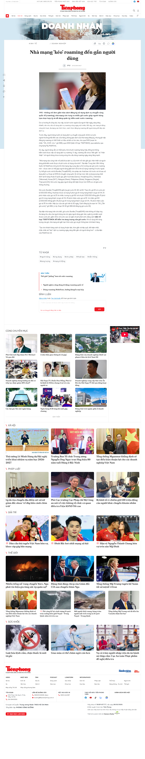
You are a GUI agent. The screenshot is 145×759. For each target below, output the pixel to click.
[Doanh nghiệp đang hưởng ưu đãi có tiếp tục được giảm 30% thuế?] (21, 369)
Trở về (4, 97)
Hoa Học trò (92, 1)
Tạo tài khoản (56, 298)
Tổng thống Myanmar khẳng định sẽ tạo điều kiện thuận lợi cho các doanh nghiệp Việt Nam (116, 459)
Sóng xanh (28, 16)
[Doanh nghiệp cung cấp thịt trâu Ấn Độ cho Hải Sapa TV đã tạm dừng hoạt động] (91, 369)
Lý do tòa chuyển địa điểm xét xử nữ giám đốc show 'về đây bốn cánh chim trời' (26, 503)
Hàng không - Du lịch (116, 684)
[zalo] (101, 697)
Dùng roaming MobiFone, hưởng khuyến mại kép (63, 289)
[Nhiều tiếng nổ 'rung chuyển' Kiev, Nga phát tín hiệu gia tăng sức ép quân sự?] (27, 569)
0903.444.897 (65, 695)
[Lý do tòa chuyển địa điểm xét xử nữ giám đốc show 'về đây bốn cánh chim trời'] (27, 485)
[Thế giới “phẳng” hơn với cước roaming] (98, 277)
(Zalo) (46, 695)
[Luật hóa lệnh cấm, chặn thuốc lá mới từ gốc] (27, 637)
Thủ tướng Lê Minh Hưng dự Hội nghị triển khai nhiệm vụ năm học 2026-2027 (26, 459)
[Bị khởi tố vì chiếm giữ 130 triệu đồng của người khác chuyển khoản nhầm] (117, 485)
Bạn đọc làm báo (17, 714)
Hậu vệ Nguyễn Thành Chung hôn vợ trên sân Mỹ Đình (116, 545)
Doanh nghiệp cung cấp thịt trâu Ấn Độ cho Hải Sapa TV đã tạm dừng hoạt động (90, 382)
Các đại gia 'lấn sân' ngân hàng (18, 409)
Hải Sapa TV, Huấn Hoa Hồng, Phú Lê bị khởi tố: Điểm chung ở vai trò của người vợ (55, 382)
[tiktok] (96, 698)
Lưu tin (4, 86)
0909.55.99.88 (39, 695)
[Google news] (107, 697)
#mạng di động (59, 261)
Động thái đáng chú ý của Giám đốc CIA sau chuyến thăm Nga (70, 585)
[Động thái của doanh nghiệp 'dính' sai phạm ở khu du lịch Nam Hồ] (91, 343)
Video (131, 16)
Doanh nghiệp (59, 43)
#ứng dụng (57, 257)
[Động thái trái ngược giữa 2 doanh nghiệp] (91, 397)
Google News (113, 44)
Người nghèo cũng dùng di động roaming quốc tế (63, 285)
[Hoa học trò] (136, 671)
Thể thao (74, 16)
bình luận (108, 44)
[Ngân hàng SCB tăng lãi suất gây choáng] (56, 397)
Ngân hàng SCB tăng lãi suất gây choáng (53, 410)
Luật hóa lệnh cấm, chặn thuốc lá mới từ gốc (26, 654)
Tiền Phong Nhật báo (62, 1)
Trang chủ (7, 15)
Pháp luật (66, 16)
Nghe (4, 75)
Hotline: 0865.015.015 (44, 1)
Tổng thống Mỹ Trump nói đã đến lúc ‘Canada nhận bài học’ (123, 612)
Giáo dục (108, 16)
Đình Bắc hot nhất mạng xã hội (71, 543)
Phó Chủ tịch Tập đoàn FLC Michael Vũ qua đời (20, 356)
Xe (88, 16)
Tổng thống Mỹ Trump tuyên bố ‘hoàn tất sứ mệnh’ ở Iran (117, 585)
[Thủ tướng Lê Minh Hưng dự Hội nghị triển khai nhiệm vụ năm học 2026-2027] (27, 441)
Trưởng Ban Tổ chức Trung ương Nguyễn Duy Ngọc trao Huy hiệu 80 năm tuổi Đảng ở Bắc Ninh (70, 459)
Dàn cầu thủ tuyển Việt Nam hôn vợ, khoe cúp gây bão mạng (27, 545)
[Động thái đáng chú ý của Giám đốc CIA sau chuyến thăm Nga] (72, 569)
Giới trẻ (58, 16)
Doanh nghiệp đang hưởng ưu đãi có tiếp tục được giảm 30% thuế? (21, 381)
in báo (104, 44)
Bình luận (4, 91)
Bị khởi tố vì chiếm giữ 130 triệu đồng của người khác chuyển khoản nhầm (117, 501)
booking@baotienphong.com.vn (44, 697)
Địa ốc (36, 16)
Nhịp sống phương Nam (28, 687)
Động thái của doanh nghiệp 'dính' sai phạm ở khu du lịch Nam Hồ (90, 356)
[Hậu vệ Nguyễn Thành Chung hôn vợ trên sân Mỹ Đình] (117, 528)
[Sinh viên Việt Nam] (125, 671)
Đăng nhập (43, 298)
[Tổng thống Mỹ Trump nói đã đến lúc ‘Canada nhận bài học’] (123, 600)
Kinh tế (20, 16)
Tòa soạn (102, 1)
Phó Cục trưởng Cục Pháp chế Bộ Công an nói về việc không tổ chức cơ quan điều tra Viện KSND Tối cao (72, 503)
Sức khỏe (43, 16)
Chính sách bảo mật (122, 692)
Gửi (99, 309)
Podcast (53, 677)
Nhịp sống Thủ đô (11, 687)
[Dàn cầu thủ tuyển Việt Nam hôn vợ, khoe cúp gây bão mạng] (27, 528)
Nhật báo (24, 677)
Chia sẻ (4, 80)
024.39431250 (12, 699)
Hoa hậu (124, 16)
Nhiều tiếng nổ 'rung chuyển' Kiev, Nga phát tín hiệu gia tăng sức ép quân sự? (27, 585)
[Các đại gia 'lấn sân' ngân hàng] (21, 397)
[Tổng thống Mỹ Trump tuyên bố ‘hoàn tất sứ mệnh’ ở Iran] (117, 569)
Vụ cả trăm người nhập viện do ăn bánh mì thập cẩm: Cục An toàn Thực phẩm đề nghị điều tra (117, 656)
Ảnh (36, 677)
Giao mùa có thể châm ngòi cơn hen (70, 652)
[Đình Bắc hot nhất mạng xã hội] (72, 528)
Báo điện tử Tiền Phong (72, 8)
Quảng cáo (112, 1)
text (99, 44)
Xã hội (13, 16)
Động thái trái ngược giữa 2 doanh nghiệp (89, 410)
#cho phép (69, 257)
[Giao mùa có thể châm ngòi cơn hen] (72, 637)
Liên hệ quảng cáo (39, 692)
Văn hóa (94, 16)
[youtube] (138, 1)
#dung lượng (45, 261)
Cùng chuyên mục (17, 330)
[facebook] (134, 1)
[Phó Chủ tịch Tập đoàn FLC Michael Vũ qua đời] (21, 343)
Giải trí (101, 16)
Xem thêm (137, 15)
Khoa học (117, 16)
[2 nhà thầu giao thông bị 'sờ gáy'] (56, 343)
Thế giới (50, 16)
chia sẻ (95, 44)
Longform (69, 677)
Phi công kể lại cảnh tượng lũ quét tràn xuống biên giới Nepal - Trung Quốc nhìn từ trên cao (55, 613)
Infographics (85, 677)
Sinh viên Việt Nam (78, 1)
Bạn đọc (97, 684)
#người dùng (45, 257)
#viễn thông (92, 257)
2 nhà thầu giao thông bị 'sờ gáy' (53, 355)
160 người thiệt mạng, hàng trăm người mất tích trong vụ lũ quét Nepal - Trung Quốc (87, 613)
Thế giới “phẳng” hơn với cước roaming (57, 276)
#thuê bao (80, 257)
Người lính (82, 16)
